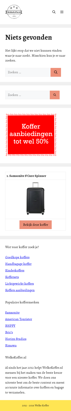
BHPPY (10, 325)
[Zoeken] (55, 72)
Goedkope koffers (17, 257)
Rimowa (11, 345)
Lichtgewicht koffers (19, 283)
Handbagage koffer (18, 264)
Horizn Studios (15, 339)
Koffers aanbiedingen (20, 290)
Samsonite (12, 312)
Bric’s (9, 332)
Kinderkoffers (14, 270)
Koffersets (12, 277)
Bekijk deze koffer (35, 224)
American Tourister (18, 319)
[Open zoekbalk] (54, 12)
